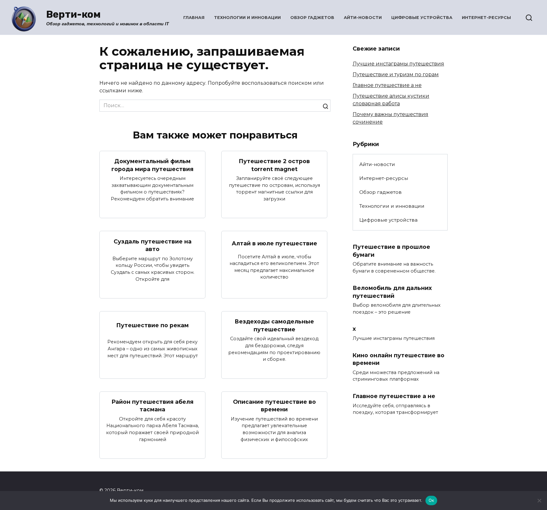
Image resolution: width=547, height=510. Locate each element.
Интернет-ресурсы (486, 17)
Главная (193, 17)
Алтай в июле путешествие (274, 243)
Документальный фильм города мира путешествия (152, 165)
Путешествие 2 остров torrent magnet (274, 165)
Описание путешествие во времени (274, 405)
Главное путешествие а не (387, 85)
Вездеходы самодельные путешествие (274, 325)
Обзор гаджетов (312, 17)
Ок (431, 500)
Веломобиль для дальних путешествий (392, 292)
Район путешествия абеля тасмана (152, 405)
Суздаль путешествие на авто (153, 245)
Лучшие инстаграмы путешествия (398, 64)
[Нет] (539, 500)
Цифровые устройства (421, 17)
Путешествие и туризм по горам (396, 74)
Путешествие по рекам (152, 325)
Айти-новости (363, 17)
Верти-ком (73, 14)
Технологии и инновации (247, 17)
